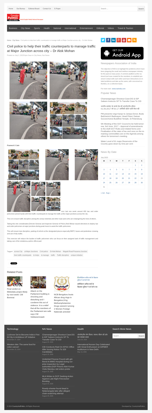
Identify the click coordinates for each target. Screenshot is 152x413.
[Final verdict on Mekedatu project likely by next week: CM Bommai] (17, 281)
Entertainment (86, 28)
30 (142, 183)
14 (129, 174)
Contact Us (47, 9)
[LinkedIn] (113, 40)
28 (129, 183)
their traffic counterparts (22, 255)
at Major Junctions (31, 251)
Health (47, 28)
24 (104, 183)
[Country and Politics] (25, 17)
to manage (45, 255)
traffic (53, 255)
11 (110, 174)
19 (116, 178)
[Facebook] (108, 40)
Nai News (45, 55)
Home (11, 9)
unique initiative (77, 255)
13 (123, 174)
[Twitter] (103, 40)
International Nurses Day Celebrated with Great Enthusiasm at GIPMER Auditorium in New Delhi (93, 346)
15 (135, 174)
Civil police (44, 251)
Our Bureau (21, 9)
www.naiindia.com (118, 89)
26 (116, 183)
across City (18, 251)
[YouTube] (124, 40)
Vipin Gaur (28, 55)
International (70, 28)
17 (104, 178)
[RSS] (134, 40)
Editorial (100, 28)
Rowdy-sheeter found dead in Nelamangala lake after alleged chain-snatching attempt (56, 391)
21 (129, 178)
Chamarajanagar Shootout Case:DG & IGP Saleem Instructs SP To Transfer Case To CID (58, 337)
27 (123, 183)
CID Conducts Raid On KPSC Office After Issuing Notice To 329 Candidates (58, 349)
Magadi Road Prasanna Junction (75, 251)
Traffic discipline (63, 255)
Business (13, 28)
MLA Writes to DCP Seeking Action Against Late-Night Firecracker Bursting (57, 378)
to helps (36, 255)
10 (104, 174)
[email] (129, 40)
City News (25, 28)
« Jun (103, 193)
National (57, 28)
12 (116, 174)
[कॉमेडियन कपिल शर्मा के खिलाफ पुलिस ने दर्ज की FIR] (87, 278)
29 (135, 183)
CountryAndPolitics (18, 406)
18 (110, 178)
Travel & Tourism (125, 28)
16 (142, 174)
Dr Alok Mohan (55, 251)
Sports (37, 28)
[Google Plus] (119, 40)
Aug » (108, 193)
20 (123, 178)
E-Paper (57, 9)
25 (110, 183)
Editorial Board (33, 9)
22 (135, 178)
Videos (111, 28)
